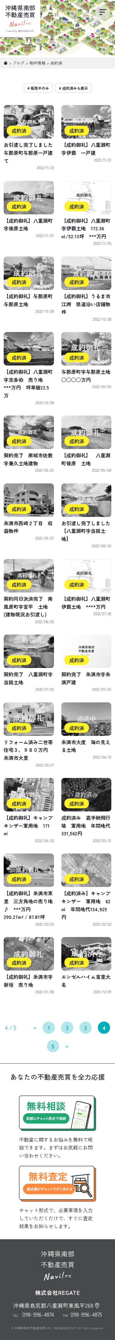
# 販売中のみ (38, 88)
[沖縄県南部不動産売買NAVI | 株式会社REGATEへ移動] (6, 63)
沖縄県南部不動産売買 (58, 1259)
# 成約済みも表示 (73, 88)
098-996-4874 (38, 1314)
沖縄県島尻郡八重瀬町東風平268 (53, 1305)
